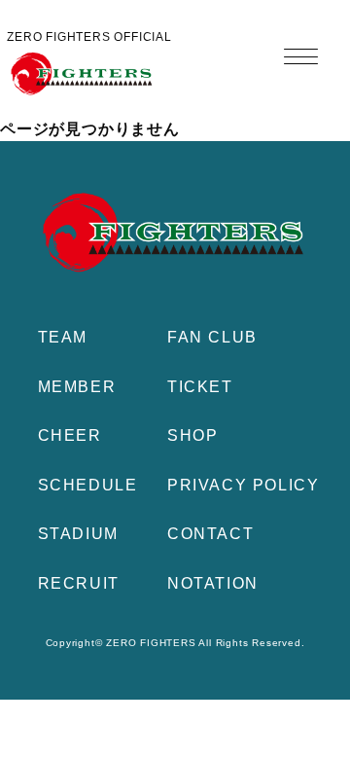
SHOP (192, 435)
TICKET (200, 387)
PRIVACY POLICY (243, 485)
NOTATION (213, 583)
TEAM (63, 337)
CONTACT (210, 533)
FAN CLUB (212, 337)
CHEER (70, 435)
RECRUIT (79, 583)
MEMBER (77, 387)
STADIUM (78, 533)
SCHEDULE (88, 485)
